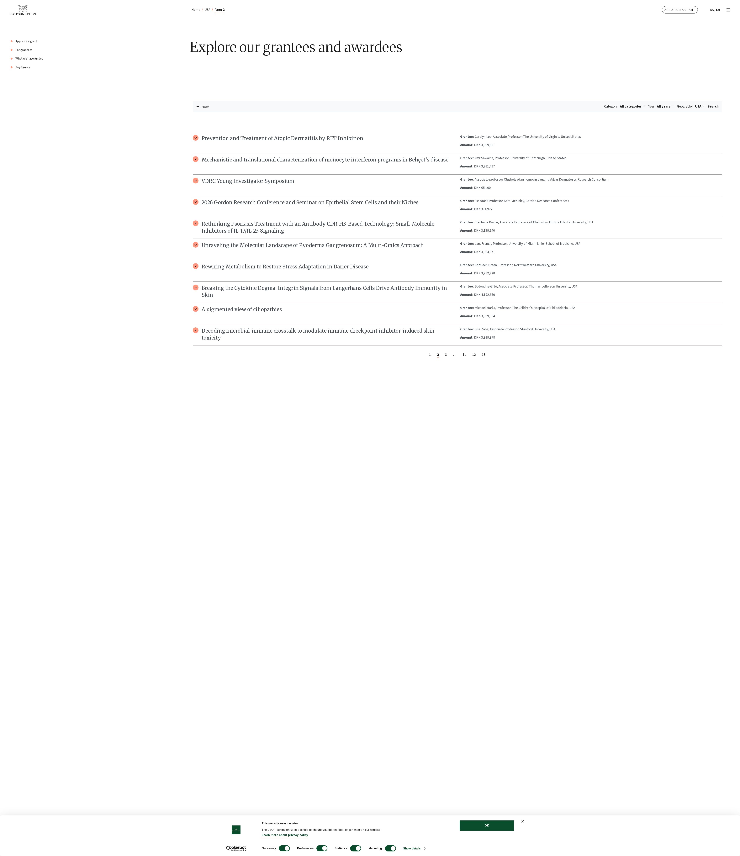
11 (464, 354)
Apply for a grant (679, 10)
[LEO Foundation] (79, 10)
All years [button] (659, 106)
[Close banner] (522, 821)
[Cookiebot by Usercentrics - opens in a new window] (236, 848)
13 (483, 354)
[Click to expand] (195, 138)
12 (474, 354)
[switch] (321, 848)
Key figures (22, 67)
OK (487, 825)
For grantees (23, 50)
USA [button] (689, 106)
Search (713, 106)
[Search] (716, 117)
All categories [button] (623, 106)
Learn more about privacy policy (285, 835)
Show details (412, 848)
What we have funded (29, 58)
